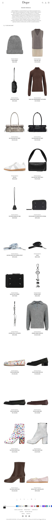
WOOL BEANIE (15, 60)
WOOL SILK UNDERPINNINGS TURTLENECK (37, 99)
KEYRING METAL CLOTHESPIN (15, 333)
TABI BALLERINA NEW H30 (37, 372)
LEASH (37, 255)
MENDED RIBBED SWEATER (37, 333)
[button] (2, 2)
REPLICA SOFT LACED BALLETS (37, 489)
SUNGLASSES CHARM (14, 99)
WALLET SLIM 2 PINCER (14, 294)
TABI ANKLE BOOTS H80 (15, 450)
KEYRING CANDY (37, 294)
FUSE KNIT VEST (37, 60)
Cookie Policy (35, 509)
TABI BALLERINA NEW (14, 372)
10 (31, 499)
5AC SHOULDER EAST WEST (14, 138)
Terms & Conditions (18, 509)
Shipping (21, 511)
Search (23, 513)
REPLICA (14, 177)
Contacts (28, 513)
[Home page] (26, 3)
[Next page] (35, 499)
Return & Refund (28, 511)
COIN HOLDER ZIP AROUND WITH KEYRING (37, 216)
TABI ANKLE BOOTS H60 (15, 489)
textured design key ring (15, 216)
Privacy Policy (27, 509)
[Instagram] (23, 516)
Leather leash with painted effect (15, 255)
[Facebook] (26, 516)
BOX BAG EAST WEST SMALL (37, 177)
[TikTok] (29, 516)
